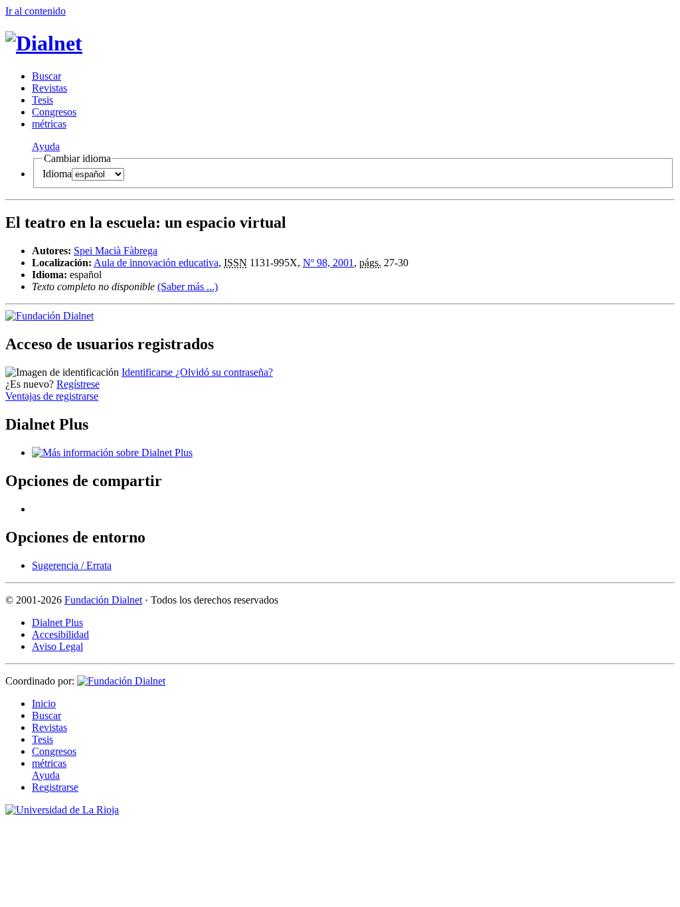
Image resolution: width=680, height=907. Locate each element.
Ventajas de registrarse (51, 396)
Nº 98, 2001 (328, 262)
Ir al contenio (35, 11)
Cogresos (54, 112)
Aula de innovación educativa (156, 262)
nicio (44, 703)
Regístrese (78, 384)
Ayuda (46, 146)
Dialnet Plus (57, 622)
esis (42, 100)
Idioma (57, 173)
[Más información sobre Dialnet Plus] (112, 452)
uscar (46, 76)
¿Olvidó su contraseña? (224, 372)
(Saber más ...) (187, 286)
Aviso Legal (57, 646)
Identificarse (148, 372)
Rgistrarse (55, 787)
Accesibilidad (60, 634)
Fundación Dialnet (103, 600)
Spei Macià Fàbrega (115, 250)
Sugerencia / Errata (72, 565)
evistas (49, 88)
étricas (49, 123)
